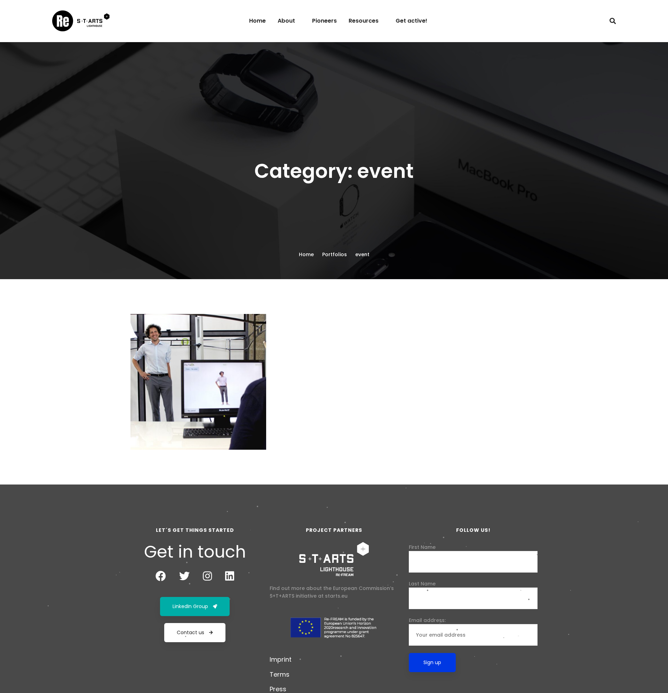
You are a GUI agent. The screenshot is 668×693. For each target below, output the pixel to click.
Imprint (281, 659)
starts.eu (336, 595)
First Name (422, 547)
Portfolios (334, 254)
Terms (279, 674)
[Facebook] (160, 576)
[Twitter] (184, 576)
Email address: (427, 620)
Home (306, 254)
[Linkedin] (229, 576)
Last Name (422, 583)
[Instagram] (207, 576)
